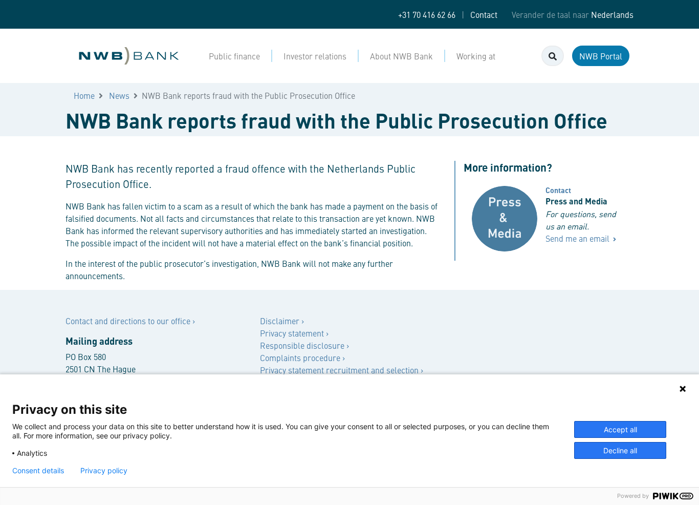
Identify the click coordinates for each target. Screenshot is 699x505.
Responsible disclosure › (304, 345)
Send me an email (578, 238)
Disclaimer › (282, 320)
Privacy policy (103, 471)
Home (84, 95)
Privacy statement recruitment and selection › (341, 369)
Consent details (38, 471)
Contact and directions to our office (128, 320)
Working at (475, 55)
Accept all (620, 429)
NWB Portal (600, 55)
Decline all (620, 450)
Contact (483, 14)
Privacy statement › (294, 333)
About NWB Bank (401, 55)
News (119, 95)
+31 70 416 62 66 (426, 14)
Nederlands (612, 14)
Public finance (234, 55)
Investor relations (314, 55)
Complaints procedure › (302, 357)
